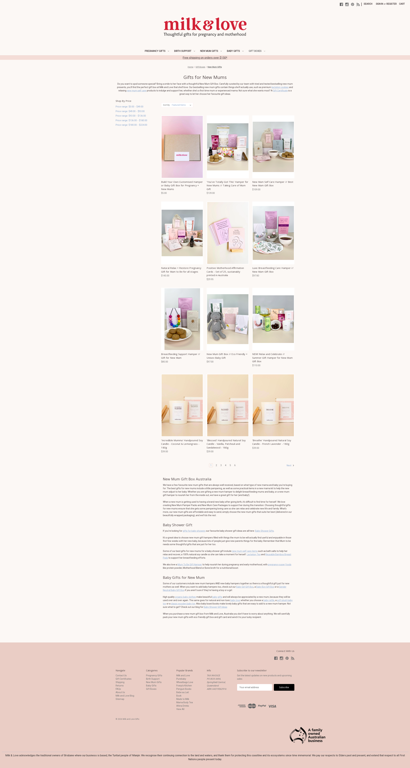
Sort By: (166, 105)
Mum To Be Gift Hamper (190, 564)
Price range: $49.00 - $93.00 (130, 111)
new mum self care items (245, 551)
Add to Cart (227, 233)
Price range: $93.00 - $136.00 (131, 115)
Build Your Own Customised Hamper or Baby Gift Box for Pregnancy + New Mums (182, 185)
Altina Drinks (182, 706)
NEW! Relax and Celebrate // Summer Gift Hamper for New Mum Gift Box (272, 357)
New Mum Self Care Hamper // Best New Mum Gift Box (272, 183)
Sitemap (120, 699)
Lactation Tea (254, 554)
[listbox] (182, 105)
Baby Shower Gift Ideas (215, 607)
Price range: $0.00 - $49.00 (129, 106)
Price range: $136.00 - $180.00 (131, 120)
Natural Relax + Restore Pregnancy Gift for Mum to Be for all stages (181, 269)
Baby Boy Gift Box (265, 587)
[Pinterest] (352, 4)
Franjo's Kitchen (184, 685)
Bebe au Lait (182, 692)
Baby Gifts (234, 51)
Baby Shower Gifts (264, 531)
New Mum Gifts (209, 51)
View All (180, 709)
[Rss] (358, 4)
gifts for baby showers (194, 531)
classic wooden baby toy (183, 603)
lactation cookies (280, 87)
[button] (307, 735)
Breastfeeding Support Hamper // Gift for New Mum (180, 355)
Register (391, 4)
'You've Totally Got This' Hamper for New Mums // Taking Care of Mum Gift (227, 185)
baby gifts (217, 597)
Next (289, 465)
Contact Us (121, 675)
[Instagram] (347, 4)
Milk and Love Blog (125, 695)
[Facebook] (341, 4)
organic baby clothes (185, 597)
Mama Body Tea (184, 702)
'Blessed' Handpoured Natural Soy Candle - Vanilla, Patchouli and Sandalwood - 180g (226, 444)
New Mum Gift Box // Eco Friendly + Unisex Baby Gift (227, 355)
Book (178, 695)
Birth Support (183, 51)
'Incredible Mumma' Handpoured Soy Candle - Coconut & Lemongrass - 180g (182, 444)
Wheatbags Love (184, 682)
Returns (120, 685)
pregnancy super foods (279, 564)
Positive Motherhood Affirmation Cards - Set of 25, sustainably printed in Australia (225, 271)
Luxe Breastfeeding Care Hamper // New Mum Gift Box (272, 269)
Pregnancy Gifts (155, 51)
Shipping (120, 682)
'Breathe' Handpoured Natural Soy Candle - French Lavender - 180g (271, 442)
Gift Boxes (255, 51)
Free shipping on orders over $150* (205, 57)
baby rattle (268, 600)
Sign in (379, 4)
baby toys (235, 600)
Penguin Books (183, 689)
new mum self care (136, 90)
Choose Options (182, 146)
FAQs (118, 689)
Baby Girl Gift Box (245, 587)
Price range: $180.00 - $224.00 (131, 124)
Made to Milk (182, 699)
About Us (120, 692)
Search (368, 4)
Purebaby (181, 679)
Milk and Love (183, 675)
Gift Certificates (123, 679)
